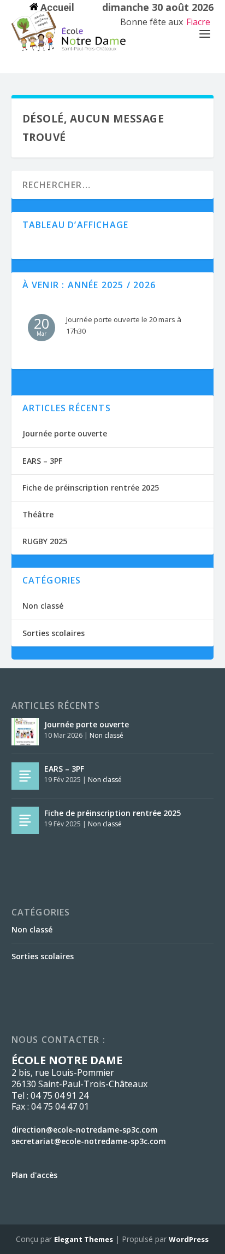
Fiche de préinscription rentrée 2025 (90, 487)
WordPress (189, 1239)
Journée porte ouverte (64, 433)
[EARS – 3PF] (25, 776)
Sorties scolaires (53, 633)
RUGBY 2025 (44, 541)
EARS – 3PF (42, 461)
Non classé (42, 605)
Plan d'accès (34, 1175)
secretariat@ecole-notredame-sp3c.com (88, 1141)
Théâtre (38, 514)
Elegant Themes (83, 1239)
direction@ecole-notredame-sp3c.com (84, 1129)
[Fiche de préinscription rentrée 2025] (25, 820)
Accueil (56, 7)
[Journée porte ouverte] (25, 731)
